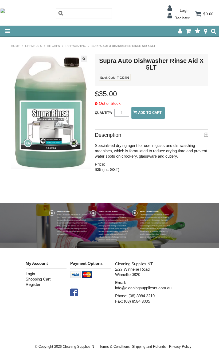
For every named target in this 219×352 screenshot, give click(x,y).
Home (15, 45)
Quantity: (103, 112)
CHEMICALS (33, 45)
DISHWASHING (75, 45)
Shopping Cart (38, 279)
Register (182, 18)
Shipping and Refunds (149, 347)
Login (185, 10)
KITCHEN (53, 45)
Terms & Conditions (114, 347)
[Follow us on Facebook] (74, 292)
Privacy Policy (180, 347)
